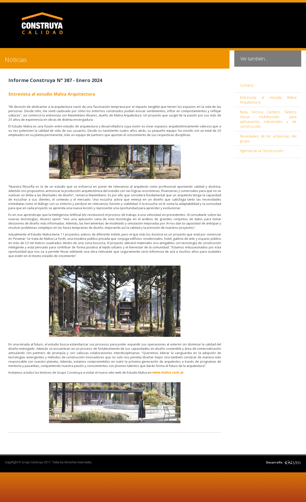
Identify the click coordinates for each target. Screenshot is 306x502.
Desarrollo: (274, 462)
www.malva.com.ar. (168, 372)
